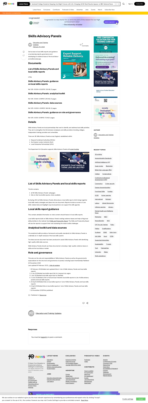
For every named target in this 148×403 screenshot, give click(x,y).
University (98, 252)
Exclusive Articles (71, 360)
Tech (96, 248)
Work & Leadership (52, 365)
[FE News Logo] (8, 4)
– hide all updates (54, 265)
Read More (84, 400)
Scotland (97, 232)
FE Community (32, 380)
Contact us (31, 378)
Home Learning (106, 195)
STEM (111, 236)
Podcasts (87, 360)
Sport (105, 236)
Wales (106, 252)
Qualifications (106, 228)
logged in (44, 337)
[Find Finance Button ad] (106, 61)
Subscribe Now (110, 10)
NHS (108, 221)
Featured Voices (70, 361)
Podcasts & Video (68, 10)
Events (93, 10)
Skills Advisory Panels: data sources (45, 103)
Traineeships (105, 248)
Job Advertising (70, 379)
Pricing (68, 374)
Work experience (100, 256)
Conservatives (106, 174)
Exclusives (46, 10)
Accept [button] (141, 399)
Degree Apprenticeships (102, 187)
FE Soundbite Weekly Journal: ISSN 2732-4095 (73, 364)
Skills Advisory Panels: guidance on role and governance (54, 112)
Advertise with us (33, 384)
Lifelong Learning (100, 207)
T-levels (108, 244)
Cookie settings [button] (127, 399)
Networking (106, 365)
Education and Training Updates (48, 313)
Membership (88, 381)
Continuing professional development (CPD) (102, 179)
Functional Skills (100, 191)
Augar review (99, 166)
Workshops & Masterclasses (107, 375)
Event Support (70, 383)
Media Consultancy (71, 381)
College (97, 174)
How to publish (88, 371)
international (99, 199)
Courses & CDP (107, 363)
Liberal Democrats (108, 203)
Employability (51, 363)
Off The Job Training (101, 225)
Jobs (86, 10)
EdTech (49, 361)
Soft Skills (98, 236)
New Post (87, 374)
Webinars (106, 372)
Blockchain (109, 166)
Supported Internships (102, 240)
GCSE (97, 195)
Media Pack (69, 376)
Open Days (106, 367)
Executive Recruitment (53, 379)
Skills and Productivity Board (59, 221)
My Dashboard (88, 376)
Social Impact (51, 368)
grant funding (74, 149)
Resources (43, 295)
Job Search (50, 381)
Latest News (37, 10)
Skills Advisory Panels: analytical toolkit (46, 93)
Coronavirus (98, 184)
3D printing (98, 154)
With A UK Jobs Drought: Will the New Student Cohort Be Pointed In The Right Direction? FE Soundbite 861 (66, 4)
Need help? (87, 383)
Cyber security (110, 184)
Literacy (110, 207)
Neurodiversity (99, 221)
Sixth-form (113, 232)
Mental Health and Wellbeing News (104, 212)
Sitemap (30, 387)
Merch (100, 10)
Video (86, 361)
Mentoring (98, 217)
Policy (112, 225)
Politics (97, 228)
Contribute (56, 10)
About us (31, 377)
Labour (97, 203)
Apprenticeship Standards (103, 158)
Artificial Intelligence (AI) (102, 162)
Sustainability (99, 244)
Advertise (80, 10)
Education (50, 360)
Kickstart (108, 199)
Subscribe (139, 4)
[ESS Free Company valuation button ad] (106, 44)
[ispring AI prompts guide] (74, 171)
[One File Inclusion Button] (43, 171)
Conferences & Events (109, 361)
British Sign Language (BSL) (103, 170)
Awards (105, 360)
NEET (105, 217)
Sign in (130, 4)
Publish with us (32, 382)
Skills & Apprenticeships (54, 367)
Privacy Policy (32, 386)
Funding (110, 191)
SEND (105, 232)
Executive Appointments (54, 378)
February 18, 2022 (39, 47)
